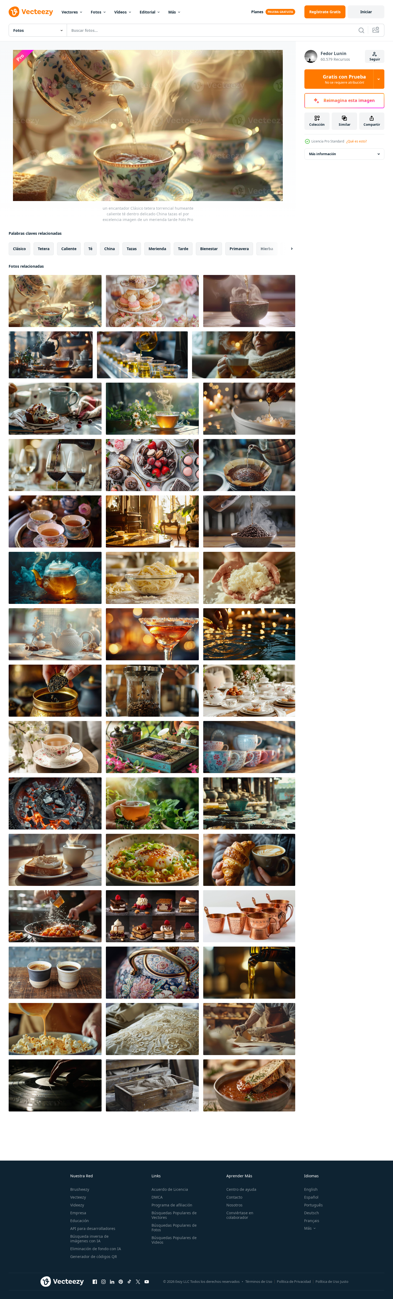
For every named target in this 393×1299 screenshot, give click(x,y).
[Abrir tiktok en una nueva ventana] (129, 1281)
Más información (322, 154)
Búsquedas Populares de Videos (174, 1240)
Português (313, 1205)
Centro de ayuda (241, 1189)
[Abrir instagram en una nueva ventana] (103, 1281)
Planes (257, 11)
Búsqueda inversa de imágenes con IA (89, 1238)
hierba (267, 248)
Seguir (375, 59)
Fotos (96, 12)
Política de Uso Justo (331, 1281)
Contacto (234, 1197)
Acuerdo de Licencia (170, 1189)
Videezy (77, 1205)
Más (172, 12)
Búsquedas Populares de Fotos (174, 1227)
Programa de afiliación (172, 1205)
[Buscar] (361, 30)
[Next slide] (287, 248)
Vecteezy (78, 1197)
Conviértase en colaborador (239, 1215)
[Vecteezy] (31, 11)
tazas (132, 248)
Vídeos (120, 12)
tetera (43, 248)
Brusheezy (79, 1189)
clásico (19, 248)
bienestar (209, 248)
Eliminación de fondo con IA (95, 1248)
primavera (239, 248)
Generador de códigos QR (93, 1256)
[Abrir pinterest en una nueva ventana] (121, 1281)
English (311, 1189)
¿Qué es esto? (356, 141)
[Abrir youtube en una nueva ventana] (147, 1281)
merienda (157, 248)
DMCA (157, 1197)
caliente (68, 248)
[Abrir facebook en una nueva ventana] (95, 1281)
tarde (183, 248)
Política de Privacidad (294, 1281)
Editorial (147, 12)
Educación (79, 1220)
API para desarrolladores (92, 1228)
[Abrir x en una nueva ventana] (138, 1281)
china (109, 248)
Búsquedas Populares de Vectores (174, 1215)
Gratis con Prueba (344, 79)
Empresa (78, 1212)
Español (311, 1197)
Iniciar (366, 11)
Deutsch (311, 1212)
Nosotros (234, 1205)
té (90, 248)
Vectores (70, 12)
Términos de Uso (258, 1281)
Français (311, 1220)
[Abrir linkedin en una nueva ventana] (112, 1281)
